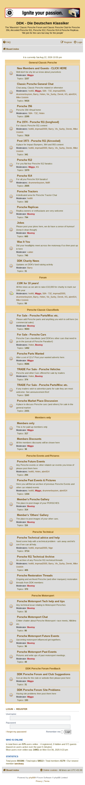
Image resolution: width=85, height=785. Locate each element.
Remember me (53, 731)
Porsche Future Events (31, 461)
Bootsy (31, 214)
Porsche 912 (24, 159)
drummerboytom (24, 94)
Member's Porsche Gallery (33, 499)
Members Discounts (29, 438)
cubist (30, 252)
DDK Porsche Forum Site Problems (38, 689)
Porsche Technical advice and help (38, 537)
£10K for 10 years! (28, 283)
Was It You (23, 241)
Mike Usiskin (22, 97)
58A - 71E (47, 91)
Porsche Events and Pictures (42, 455)
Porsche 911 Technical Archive (35, 556)
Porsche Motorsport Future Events (38, 636)
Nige (50, 548)
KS (66, 94)
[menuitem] (7, 42)
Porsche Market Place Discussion (37, 400)
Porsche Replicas (27, 207)
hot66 (31, 91)
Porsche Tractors (27, 191)
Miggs (30, 75)
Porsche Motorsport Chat (32, 616)
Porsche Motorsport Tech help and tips (41, 601)
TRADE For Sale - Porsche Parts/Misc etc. (42, 384)
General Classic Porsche (43, 62)
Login (9, 709)
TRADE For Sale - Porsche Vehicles (38, 369)
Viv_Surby (51, 94)
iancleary (19, 763)
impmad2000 (59, 91)
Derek (60, 94)
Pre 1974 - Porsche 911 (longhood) (38, 122)
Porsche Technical (43, 532)
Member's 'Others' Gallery (32, 515)
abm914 (72, 94)
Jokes (20, 222)
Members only (43, 417)
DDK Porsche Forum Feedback (43, 668)
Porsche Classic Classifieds (43, 310)
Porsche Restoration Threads (35, 575)
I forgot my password (16, 731)
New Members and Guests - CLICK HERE (42, 68)
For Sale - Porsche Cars (31, 334)
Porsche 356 (24, 106)
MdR (47, 182)
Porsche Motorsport (43, 595)
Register (21, 709)
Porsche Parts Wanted (30, 353)
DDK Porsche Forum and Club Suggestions (43, 674)
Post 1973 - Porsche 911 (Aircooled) (38, 140)
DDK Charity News (28, 260)
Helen (42, 94)
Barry (36, 94)
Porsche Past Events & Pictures (36, 480)
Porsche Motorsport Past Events (37, 651)
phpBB (32, 777)
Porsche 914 (24, 175)
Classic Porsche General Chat (35, 83)
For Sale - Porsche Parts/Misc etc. (38, 315)
